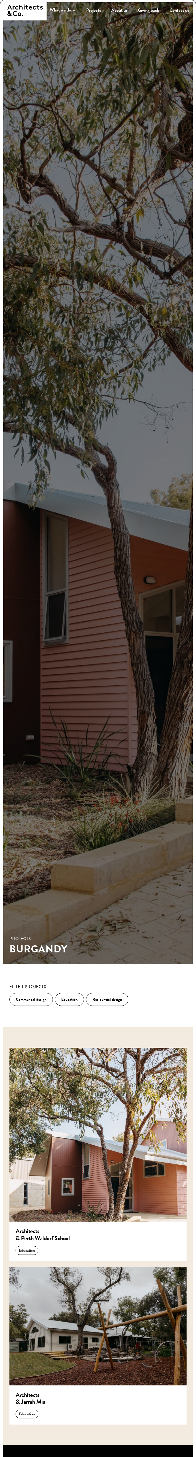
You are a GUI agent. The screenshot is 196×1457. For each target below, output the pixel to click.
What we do (60, 10)
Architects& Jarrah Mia (30, 1399)
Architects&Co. (25, 10)
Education (69, 999)
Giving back (148, 10)
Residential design (107, 999)
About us (119, 10)
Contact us (179, 10)
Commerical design (31, 999)
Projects (93, 10)
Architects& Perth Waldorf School (43, 1235)
